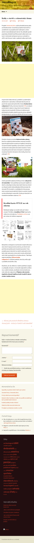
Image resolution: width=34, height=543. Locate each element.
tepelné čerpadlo (13, 483)
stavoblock (8, 480)
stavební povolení (8, 478)
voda (5, 489)
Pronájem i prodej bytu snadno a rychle (12, 408)
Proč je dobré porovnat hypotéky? (11, 395)
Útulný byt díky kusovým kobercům (11, 405)
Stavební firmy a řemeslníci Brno (10, 392)
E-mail (4, 361)
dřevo (15, 448)
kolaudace (5, 457)
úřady (12, 491)
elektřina (15, 451)
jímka (15, 454)
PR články (13, 21)
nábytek (18, 457)
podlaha (13, 465)
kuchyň (14, 457)
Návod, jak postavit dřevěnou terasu (15, 321)
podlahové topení (9, 467)
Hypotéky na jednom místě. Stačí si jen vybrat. (14, 390)
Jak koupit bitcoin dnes (9, 423)
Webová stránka (6, 365)
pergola (13, 462)
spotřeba (7, 473)
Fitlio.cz (5, 427)
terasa (5, 485)
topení (11, 485)
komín (9, 457)
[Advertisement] (17, 81)
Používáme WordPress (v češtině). (10, 539)
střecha (15, 481)
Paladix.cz (28, 430)
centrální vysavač (7, 445)
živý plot (5, 494)
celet (16, 442)
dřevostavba (7, 452)
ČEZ (16, 492)
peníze (7, 462)
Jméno (4, 357)
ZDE (25, 106)
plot (9, 465)
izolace (11, 454)
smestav (9, 470)
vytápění (9, 489)
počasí (16, 467)
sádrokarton (5, 483)
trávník (16, 485)
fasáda (4, 454)
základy (6, 492)
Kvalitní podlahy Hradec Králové (10, 402)
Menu (3, 11)
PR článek (21, 21)
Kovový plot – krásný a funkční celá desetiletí (17, 324)
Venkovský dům (11, 25)
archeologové (8, 443)
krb (11, 457)
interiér (7, 454)
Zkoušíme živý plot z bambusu (11, 512)
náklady (5, 459)
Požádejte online (22, 214)
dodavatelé (8, 448)
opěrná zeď (13, 459)
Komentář (5, 345)
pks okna (5, 465)
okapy (9, 459)
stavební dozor (7, 476)
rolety (4, 470)
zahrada (15, 488)
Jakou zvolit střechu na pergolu (11, 509)
